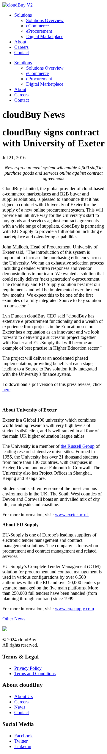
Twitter (21, 741)
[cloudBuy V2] (17, 4)
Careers (21, 47)
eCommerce (37, 25)
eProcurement (39, 31)
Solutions (23, 15)
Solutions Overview (45, 20)
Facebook (23, 735)
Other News (13, 618)
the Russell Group (78, 446)
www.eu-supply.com (74, 608)
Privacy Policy (28, 668)
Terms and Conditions (35, 673)
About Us (23, 696)
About (20, 41)
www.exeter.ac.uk (72, 514)
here (6, 389)
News (19, 707)
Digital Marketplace (44, 36)
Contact (21, 52)
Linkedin (22, 746)
